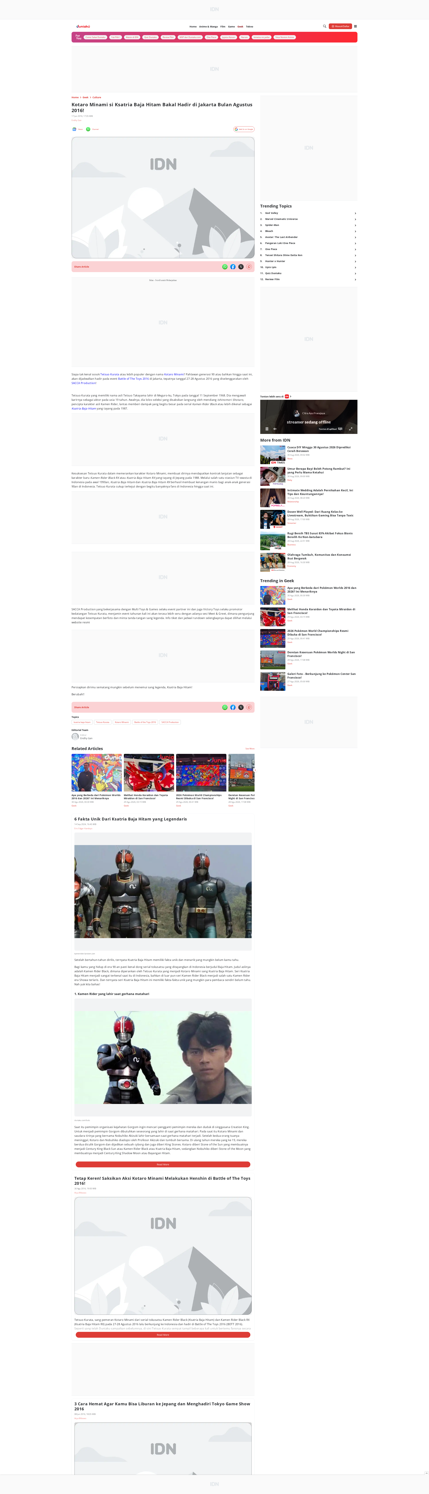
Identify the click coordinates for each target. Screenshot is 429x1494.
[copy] (249, 266)
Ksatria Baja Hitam (84, 408)
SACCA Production (84, 383)
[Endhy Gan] (75, 736)
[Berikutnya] (255, 770)
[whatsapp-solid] (225, 266)
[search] (325, 26)
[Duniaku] (83, 26)
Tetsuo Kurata (109, 374)
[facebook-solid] (233, 266)
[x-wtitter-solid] (241, 266)
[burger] (355, 26)
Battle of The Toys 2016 (133, 379)
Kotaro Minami (174, 374)
